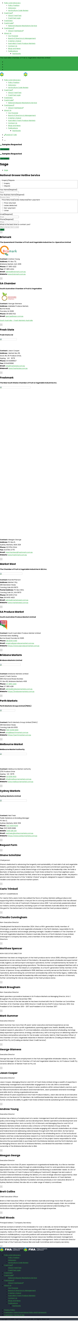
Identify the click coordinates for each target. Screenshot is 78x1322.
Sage (6, 170)
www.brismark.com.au (17, 274)
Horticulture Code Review (18, 10)
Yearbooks (16, 53)
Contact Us (12, 46)
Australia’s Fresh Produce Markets (21, 43)
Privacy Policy (9, 1310)
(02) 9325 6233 (12, 825)
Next (2, 229)
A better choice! (14, 41)
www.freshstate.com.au (18, 368)
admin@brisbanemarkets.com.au (19, 689)
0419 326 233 (12, 831)
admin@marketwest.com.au (17, 600)
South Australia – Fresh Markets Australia (16, 320)
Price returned (10, 203)
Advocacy (12, 8)
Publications (13, 51)
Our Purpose (13, 36)
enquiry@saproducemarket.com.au (20, 643)
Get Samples (5, 149)
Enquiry (7, 183)
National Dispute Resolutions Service (22, 26)
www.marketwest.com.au (18, 602)
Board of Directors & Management (22, 38)
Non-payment (10, 208)
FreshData (8, 20)
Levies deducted (10, 205)
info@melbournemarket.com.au (18, 779)
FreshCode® (9, 23)
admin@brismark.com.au (16, 272)
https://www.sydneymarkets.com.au (22, 836)
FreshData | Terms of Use (14, 1315)
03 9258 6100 (11, 776)
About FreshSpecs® (16, 31)
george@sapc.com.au (14, 316)
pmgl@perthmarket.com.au (17, 732)
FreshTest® (8, 13)
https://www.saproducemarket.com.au (23, 646)
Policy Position (13, 5)
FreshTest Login (14, 18)
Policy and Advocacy (12, 3)
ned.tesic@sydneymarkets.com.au (19, 833)
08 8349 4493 (11, 641)
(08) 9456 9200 (12, 730)
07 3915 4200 (11, 684)
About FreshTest (14, 15)
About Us (7, 33)
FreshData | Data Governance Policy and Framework (25, 1312)
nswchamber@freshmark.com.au (19, 552)
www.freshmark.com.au (17, 555)
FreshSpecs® (9, 28)
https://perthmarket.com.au (19, 735)
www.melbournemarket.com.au (20, 781)
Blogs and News (14, 48)
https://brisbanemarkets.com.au (21, 691)
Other (6, 210)
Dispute (7, 186)
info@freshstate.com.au (15, 366)
